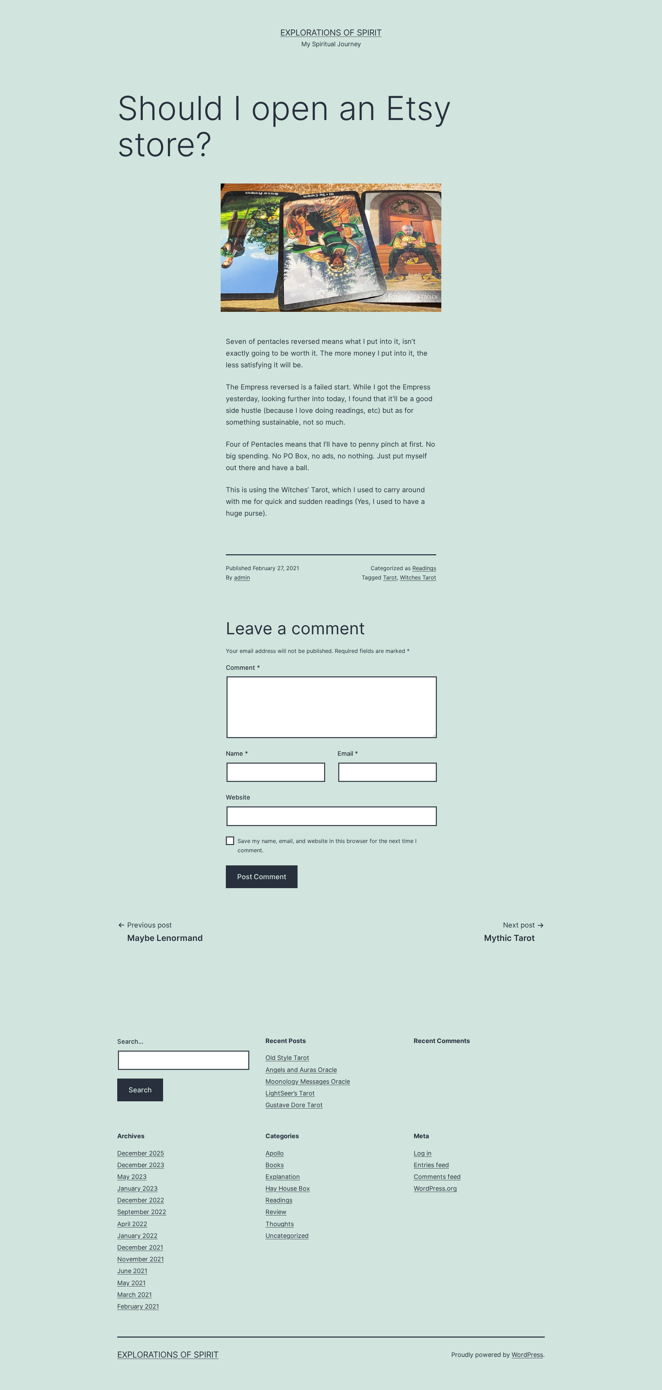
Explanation (282, 1176)
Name (237, 753)
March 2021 (134, 1294)
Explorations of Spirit (331, 33)
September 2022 (141, 1211)
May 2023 (132, 1176)
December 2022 (140, 1200)
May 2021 (131, 1283)
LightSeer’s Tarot (290, 1093)
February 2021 (138, 1306)
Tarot (390, 577)
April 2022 (132, 1224)
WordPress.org (435, 1188)
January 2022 (137, 1235)
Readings (424, 568)
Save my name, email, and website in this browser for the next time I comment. (327, 845)
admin (242, 577)
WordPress (527, 1354)
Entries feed (431, 1165)
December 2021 (140, 1247)
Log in (423, 1153)
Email (348, 753)
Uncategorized (287, 1235)
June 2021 (132, 1270)
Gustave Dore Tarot (294, 1105)
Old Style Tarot (287, 1057)
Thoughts (279, 1224)
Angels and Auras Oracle (301, 1069)
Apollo (274, 1153)
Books (274, 1165)
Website (238, 797)
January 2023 (137, 1188)
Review (276, 1211)
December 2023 (140, 1165)
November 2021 (140, 1259)
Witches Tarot (418, 577)
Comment (243, 667)
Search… (130, 1041)
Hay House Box (287, 1188)
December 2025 (140, 1153)
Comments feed (437, 1176)
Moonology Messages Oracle (307, 1081)
